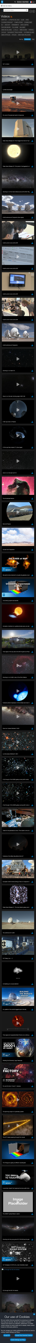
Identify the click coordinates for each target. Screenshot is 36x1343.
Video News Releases (24, 35)
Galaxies (22, 27)
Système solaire (29, 32)
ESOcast (7, 25)
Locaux (3, 32)
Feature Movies (6, 27)
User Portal (25, 2)
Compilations (18, 22)
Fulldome (15, 27)
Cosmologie (28, 22)
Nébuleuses (23, 30)
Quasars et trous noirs (15, 32)
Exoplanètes (24, 25)
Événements (15, 25)
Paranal (31, 30)
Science (19, 2)
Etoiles (14, 35)
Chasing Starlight (7, 22)
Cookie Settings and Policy (18, 1339)
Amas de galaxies (6, 30)
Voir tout (4, 20)
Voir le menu (7, 6)
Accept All (7, 1335)
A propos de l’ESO (14, 20)
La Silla (15, 30)
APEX (27, 20)
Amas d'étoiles (5, 35)
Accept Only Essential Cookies (23, 1335)
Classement (27, 39)
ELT (2, 25)
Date (33, 39)
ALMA (22, 20)
